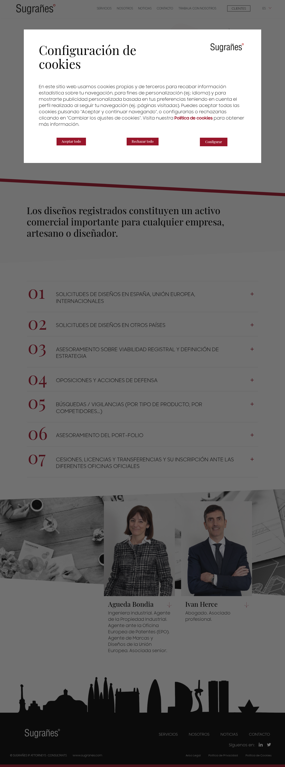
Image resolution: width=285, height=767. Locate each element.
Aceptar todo (71, 141)
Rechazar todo (143, 141)
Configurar (213, 142)
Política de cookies (193, 118)
